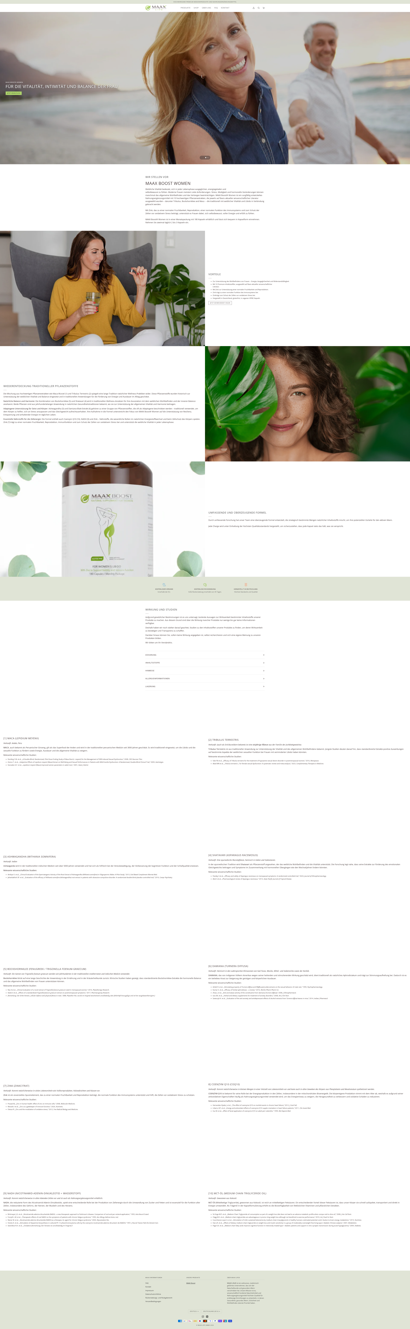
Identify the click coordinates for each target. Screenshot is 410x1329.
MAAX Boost (190, 1283)
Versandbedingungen (153, 1301)
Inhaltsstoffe (152, 663)
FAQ (147, 1283)
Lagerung (150, 686)
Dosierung (150, 655)
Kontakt (148, 1287)
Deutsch (193, 1311)
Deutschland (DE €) (211, 1311)
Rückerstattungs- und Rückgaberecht (158, 1298)
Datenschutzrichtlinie (153, 1294)
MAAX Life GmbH (204, 1325)
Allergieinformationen (157, 678)
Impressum (149, 1290)
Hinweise (149, 670)
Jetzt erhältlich (13, 93)
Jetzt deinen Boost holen (220, 303)
